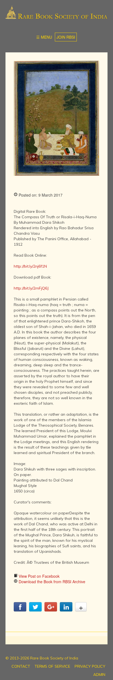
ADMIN (99, 674)
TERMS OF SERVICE (52, 666)
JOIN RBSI (65, 37)
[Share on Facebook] (20, 610)
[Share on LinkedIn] (66, 610)
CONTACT (20, 666)
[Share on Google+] (50, 610)
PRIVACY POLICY (90, 666)
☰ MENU (44, 37)
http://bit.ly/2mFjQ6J (31, 288)
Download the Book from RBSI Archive (51, 581)
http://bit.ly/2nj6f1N (30, 266)
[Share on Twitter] (35, 610)
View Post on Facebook (39, 576)
